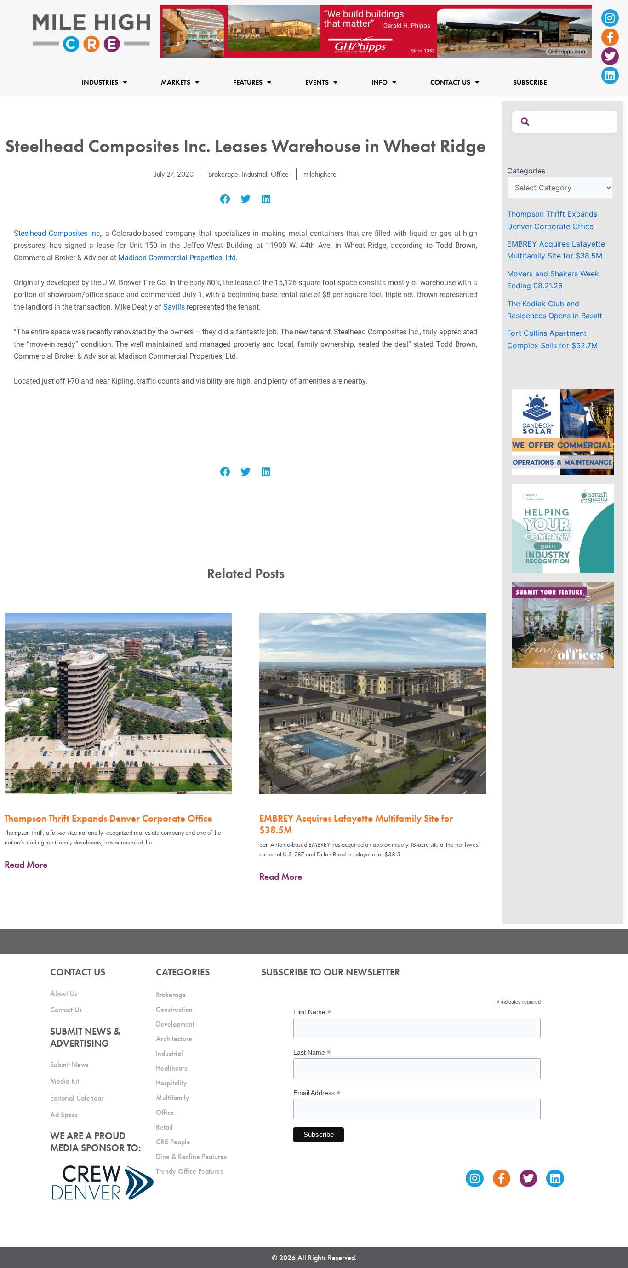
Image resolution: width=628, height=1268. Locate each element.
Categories (526, 170)
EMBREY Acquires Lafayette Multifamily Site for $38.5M (356, 824)
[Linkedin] (610, 75)
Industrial (254, 174)
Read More (26, 865)
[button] (225, 199)
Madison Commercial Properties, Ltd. (178, 257)
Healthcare (172, 1068)
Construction (174, 1009)
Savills (174, 307)
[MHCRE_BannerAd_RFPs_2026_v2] (376, 30)
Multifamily (172, 1097)
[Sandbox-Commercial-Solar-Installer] (563, 431)
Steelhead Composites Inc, (57, 233)
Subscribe (530, 82)
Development (175, 1024)
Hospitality (171, 1083)
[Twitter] (610, 56)
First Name (312, 1012)
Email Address (316, 1093)
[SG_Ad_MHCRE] (563, 527)
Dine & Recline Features (191, 1156)
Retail (164, 1127)
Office (280, 174)
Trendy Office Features (189, 1171)
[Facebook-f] (610, 37)
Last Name (312, 1052)
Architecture (174, 1039)
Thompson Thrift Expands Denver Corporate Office (108, 818)
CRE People (173, 1142)
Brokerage (223, 174)
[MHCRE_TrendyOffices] (563, 624)
